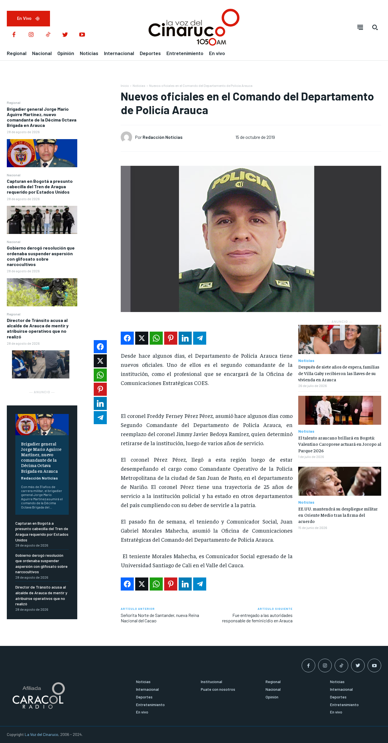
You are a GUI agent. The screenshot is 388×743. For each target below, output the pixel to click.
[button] (375, 27)
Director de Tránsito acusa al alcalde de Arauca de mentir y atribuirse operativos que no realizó (37, 328)
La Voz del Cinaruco (41, 734)
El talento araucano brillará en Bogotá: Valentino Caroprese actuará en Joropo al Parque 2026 (339, 444)
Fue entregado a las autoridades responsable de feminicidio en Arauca (257, 617)
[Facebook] (14, 35)
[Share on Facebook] (127, 338)
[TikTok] (48, 35)
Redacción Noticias (39, 478)
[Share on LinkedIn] (185, 338)
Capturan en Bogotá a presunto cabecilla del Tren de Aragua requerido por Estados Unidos (40, 186)
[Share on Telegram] (199, 338)
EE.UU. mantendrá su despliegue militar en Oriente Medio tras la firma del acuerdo (338, 515)
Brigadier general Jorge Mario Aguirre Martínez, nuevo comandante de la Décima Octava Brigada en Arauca (41, 117)
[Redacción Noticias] (128, 137)
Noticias (139, 85)
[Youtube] (82, 35)
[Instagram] (31, 35)
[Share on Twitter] (141, 338)
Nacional (13, 175)
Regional (13, 102)
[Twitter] (65, 35)
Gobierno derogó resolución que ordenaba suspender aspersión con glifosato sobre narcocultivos (41, 256)
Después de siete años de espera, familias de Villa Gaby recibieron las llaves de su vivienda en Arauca (338, 373)
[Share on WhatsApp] (156, 338)
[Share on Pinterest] (170, 338)
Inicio (125, 85)
